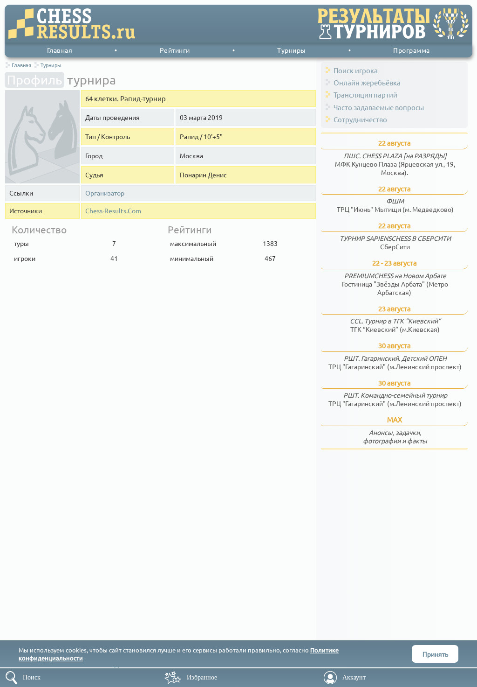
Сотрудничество (360, 119)
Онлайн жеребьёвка (367, 82)
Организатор (104, 193)
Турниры (291, 50)
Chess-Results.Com (113, 211)
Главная (60, 50)
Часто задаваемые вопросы (379, 107)
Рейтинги (175, 50)
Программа (411, 50)
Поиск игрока (356, 70)
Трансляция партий (365, 94)
